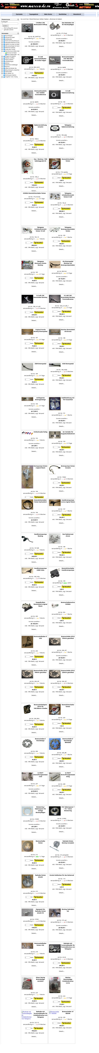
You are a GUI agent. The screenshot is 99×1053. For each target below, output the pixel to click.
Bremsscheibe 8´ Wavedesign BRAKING (67, 740)
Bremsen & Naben (12, 53)
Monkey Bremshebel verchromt (68, 330)
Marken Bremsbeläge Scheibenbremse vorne (67, 980)
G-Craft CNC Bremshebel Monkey (40, 296)
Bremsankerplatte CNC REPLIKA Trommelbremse (68, 58)
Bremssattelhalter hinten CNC (40, 944)
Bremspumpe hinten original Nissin (40, 467)
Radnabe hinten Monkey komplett (68, 842)
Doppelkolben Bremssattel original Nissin (40, 604)
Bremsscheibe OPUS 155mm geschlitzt (68, 637)
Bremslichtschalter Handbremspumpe (68, 569)
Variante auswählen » (34, 42)
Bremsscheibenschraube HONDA (69, 603)
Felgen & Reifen (9, 59)
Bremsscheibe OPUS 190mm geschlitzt (40, 671)
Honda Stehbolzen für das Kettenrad (62, 875)
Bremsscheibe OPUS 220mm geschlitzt (68, 671)
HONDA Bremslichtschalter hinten (34, 193)
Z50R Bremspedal (40, 364)
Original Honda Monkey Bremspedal (40, 330)
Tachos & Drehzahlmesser (12, 41)
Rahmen (7, 63)
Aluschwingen (8, 36)
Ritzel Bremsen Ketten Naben (13, 51)
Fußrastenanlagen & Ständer (12, 46)
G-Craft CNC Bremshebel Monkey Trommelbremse (68, 297)
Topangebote (33, 14)
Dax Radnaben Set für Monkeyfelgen (68, 23)
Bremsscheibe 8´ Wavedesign (40, 739)
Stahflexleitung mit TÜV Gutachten (67, 399)
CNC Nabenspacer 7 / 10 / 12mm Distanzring (67, 809)
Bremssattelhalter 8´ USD (40, 637)
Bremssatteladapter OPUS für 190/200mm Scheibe (40, 706)
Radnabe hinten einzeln (40, 876)
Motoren (7, 66)
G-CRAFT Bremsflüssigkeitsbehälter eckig (70, 774)
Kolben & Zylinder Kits (11, 68)
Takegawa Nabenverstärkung (68, 126)
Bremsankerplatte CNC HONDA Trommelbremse (40, 92)
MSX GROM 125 (9, 73)
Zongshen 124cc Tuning (11, 77)
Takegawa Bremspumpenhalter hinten (68, 229)
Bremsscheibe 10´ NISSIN (68, 1012)
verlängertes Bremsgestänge (40, 399)
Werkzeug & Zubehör (10, 75)
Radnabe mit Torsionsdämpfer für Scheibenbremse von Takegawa (40, 1014)
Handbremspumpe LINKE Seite (40, 569)
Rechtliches (62, 14)
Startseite (19, 14)
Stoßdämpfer (8, 39)
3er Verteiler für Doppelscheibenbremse (69, 433)
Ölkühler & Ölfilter (10, 58)
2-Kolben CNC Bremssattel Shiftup (40, 23)
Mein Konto (48, 14)
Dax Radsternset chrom (67, 535)
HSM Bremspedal (68, 364)
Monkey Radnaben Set (68, 910)
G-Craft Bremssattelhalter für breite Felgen (40, 58)
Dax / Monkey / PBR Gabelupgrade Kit (40, 160)
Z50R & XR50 (8, 71)
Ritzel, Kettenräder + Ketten (14, 54)
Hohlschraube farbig (40, 432)
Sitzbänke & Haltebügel (11, 65)
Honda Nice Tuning (10, 49)
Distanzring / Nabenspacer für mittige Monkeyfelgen (40, 809)
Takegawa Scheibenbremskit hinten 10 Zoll (40, 229)
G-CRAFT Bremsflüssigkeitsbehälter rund (42, 774)
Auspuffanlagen (9, 61)
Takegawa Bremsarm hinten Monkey (40, 263)
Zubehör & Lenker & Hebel (12, 44)
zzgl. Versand (39, 46)
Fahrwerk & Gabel (10, 37)
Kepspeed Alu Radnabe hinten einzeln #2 (40, 911)
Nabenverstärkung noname (40, 126)
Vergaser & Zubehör (10, 56)
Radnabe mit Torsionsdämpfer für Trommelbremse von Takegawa (68, 946)
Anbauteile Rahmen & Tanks (12, 42)
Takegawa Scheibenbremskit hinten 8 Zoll (68, 195)
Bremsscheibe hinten (40, 842)
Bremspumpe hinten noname (68, 467)
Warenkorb (77, 14)
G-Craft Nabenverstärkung (68, 92)
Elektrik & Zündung (10, 47)
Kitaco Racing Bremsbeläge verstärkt (40, 979)
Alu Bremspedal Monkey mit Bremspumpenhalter (68, 263)
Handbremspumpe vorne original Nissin (68, 501)
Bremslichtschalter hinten (68, 160)
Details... (34, 50)
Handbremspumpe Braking (40, 535)
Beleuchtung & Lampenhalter (13, 70)
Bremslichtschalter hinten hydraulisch (40, 501)
